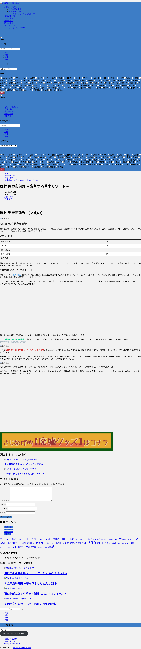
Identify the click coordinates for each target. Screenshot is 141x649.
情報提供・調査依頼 (12, 644)
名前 (3, 504)
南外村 (66, 543)
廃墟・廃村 (8, 18)
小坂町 (14, 547)
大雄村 (124, 543)
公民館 (23, 543)
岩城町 (34, 547)
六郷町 (29, 543)
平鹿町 (45, 547)
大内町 (100, 543)
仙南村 (129, 539)
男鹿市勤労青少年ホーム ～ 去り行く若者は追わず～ (35, 573)
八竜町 (9, 543)
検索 (2, 93)
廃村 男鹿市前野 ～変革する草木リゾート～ (21, 180)
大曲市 (107, 543)
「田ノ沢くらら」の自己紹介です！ (23, 14)
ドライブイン (22, 539)
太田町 (8, 547)
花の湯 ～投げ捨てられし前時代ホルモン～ (24, 473)
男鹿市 (11, 199)
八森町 (3, 543)
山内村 (20, 547)
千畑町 (52, 543)
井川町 (103, 539)
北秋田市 (38, 542)
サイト (2, 512)
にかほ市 (31, 539)
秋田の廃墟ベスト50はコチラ (14, 633)
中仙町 (81, 539)
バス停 (39, 539)
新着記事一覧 (9, 16)
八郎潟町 (15, 543)
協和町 (59, 543)
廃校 (6, 55)
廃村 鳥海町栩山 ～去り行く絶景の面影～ (23, 464)
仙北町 (124, 539)
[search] (22, 609)
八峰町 (135, 539)
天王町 (2, 547)
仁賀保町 (110, 539)
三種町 (63, 539)
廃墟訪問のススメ (11, 7)
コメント (4, 500)
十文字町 (46, 543)
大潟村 (119, 543)
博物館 (72, 543)
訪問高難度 (8, 21)
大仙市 (92, 542)
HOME (7, 174)
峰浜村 (40, 547)
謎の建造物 (8, 23)
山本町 (27, 547)
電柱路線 (7, 116)
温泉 (6, 60)
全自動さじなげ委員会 (22, 648)
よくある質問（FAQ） (17, 28)
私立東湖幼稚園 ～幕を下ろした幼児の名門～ (31, 583)
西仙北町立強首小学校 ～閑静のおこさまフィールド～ (37, 593)
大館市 (130, 542)
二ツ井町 (87, 539)
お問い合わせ (9, 25)
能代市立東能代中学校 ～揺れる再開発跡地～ (31, 603)
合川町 (78, 543)
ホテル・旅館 (51, 539)
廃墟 (6, 53)
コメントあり (9, 539)
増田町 (84, 543)
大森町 (114, 543)
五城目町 (96, 539)
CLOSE (3, 39)
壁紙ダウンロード (16, 11)
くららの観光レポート (13, 107)
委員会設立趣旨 (15, 9)
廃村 (6, 57)
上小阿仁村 (73, 539)
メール (3, 508)
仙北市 (118, 539)
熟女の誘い (17, 275)
